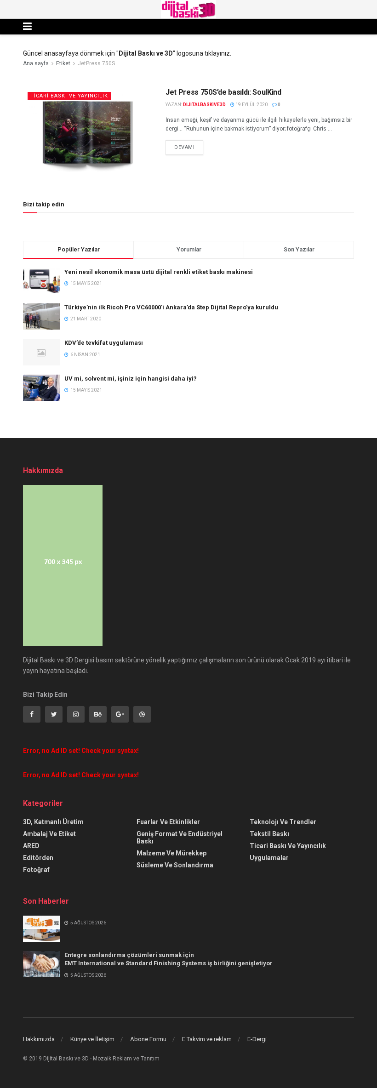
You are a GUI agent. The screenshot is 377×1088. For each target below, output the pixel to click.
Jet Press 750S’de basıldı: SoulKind (223, 92)
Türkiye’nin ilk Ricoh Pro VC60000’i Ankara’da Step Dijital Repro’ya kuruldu (171, 307)
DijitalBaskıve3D (204, 104)
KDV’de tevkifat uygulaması (103, 342)
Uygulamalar (269, 857)
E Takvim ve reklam (207, 1039)
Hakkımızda (39, 1039)
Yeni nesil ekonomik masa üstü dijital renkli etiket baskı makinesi (158, 271)
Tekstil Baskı (269, 833)
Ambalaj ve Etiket (49, 833)
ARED (31, 845)
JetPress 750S (96, 63)
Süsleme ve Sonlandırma (175, 865)
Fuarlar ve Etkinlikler (168, 822)
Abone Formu (148, 1039)
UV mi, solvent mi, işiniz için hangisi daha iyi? (130, 378)
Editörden (38, 857)
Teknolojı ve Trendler (283, 822)
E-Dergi (257, 1039)
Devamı (184, 147)
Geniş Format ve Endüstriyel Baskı (180, 837)
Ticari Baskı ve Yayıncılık (69, 96)
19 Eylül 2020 (251, 104)
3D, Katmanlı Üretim (53, 822)
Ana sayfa (36, 63)
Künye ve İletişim (92, 1039)
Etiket (63, 63)
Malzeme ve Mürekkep (171, 853)
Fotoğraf (36, 869)
